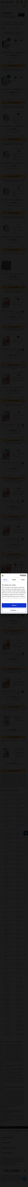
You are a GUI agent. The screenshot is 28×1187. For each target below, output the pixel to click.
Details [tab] (14, 579)
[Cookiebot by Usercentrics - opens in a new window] (20, 576)
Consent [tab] (5, 579)
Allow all (14, 605)
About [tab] (23, 579)
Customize (13, 610)
